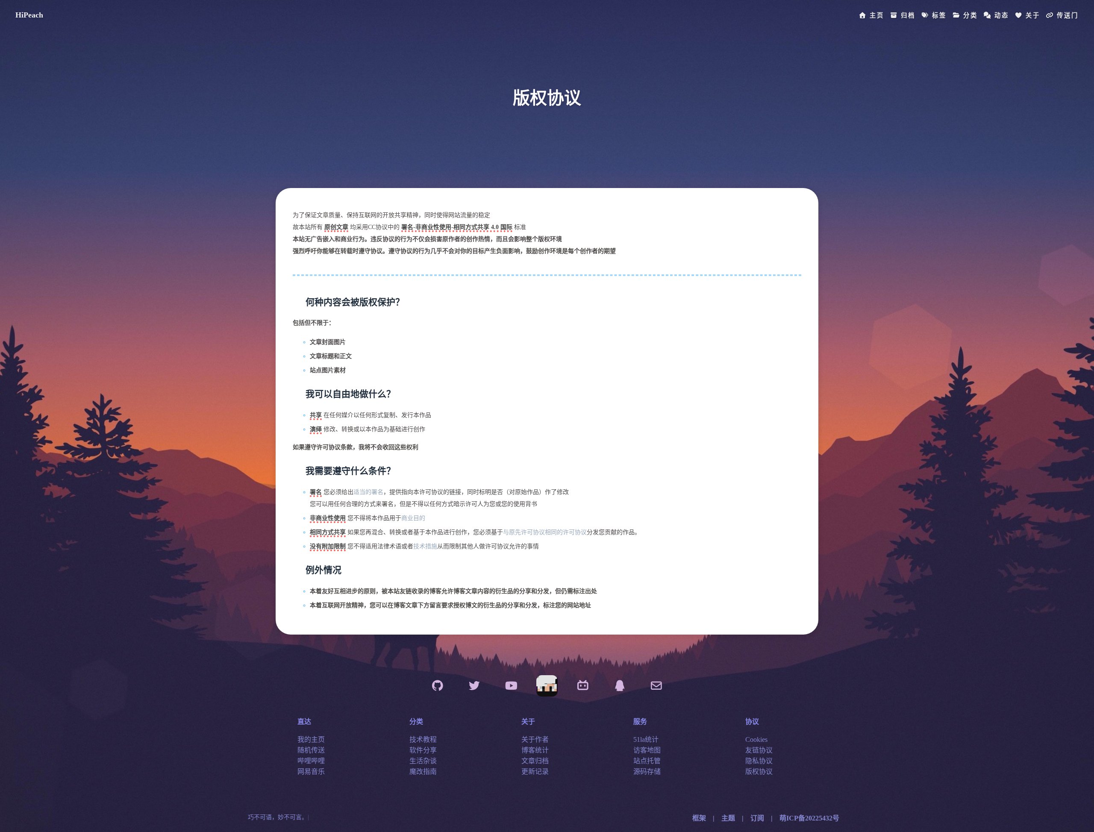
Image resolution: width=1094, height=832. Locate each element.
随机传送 (311, 750)
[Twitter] (474, 686)
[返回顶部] (547, 686)
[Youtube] (511, 686)
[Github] (437, 686)
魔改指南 (423, 772)
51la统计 (646, 740)
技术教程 (423, 740)
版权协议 (759, 772)
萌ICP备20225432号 (809, 818)
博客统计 (535, 750)
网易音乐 (311, 772)
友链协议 (759, 750)
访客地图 (647, 750)
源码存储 (647, 772)
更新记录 (535, 772)
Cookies (756, 740)
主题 (728, 818)
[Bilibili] (583, 686)
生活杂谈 (423, 761)
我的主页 (311, 740)
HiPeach (29, 15)
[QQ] (619, 686)
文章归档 (535, 761)
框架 (699, 818)
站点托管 (647, 761)
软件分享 (423, 750)
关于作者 (535, 740)
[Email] (656, 686)
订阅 (757, 818)
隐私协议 (759, 761)
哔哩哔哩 (311, 761)
